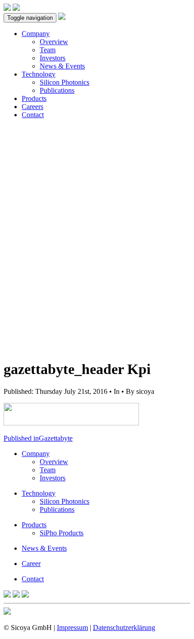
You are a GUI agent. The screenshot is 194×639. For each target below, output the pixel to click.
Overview (54, 42)
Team (47, 50)
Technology (38, 74)
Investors (52, 58)
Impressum (72, 627)
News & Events (62, 66)
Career (31, 563)
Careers (32, 106)
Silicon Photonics (64, 82)
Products (34, 98)
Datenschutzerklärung (124, 627)
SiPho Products (61, 533)
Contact (33, 115)
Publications (57, 90)
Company (36, 33)
